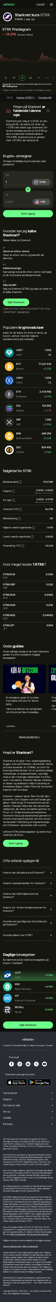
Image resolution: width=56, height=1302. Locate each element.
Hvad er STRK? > (25, 97)
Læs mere (10, 726)
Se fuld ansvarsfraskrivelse (37, 1234)
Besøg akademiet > (29, 737)
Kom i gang (28, 213)
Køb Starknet (16, 302)
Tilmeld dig (6, 84)
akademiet (23, 312)
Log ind (40, 4)
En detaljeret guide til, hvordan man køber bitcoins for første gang (22, 700)
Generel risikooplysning (12, 1246)
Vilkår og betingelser (18, 1234)
